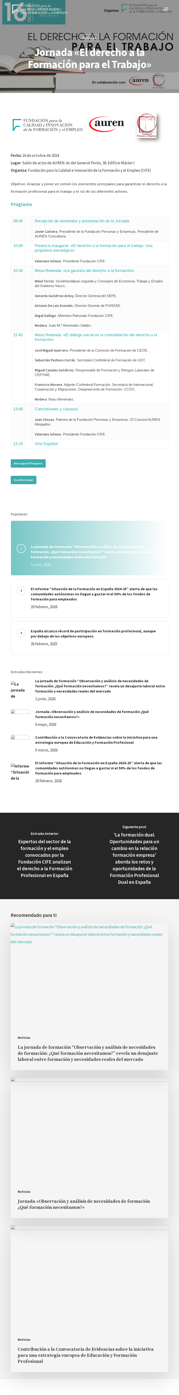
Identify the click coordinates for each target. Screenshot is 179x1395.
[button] (165, 9)
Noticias (89, 37)
